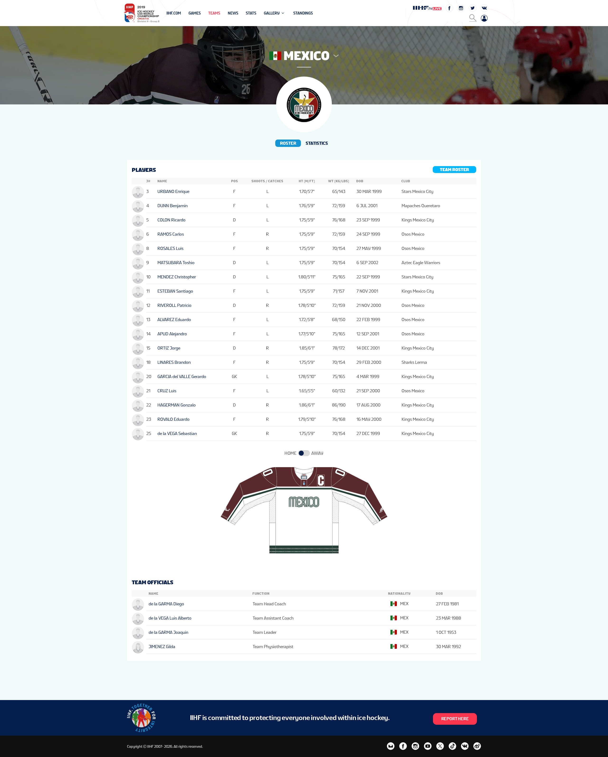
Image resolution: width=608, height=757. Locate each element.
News (233, 13)
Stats (251, 13)
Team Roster (454, 169)
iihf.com (173, 13)
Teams (214, 13)
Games (195, 13)
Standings (303, 13)
